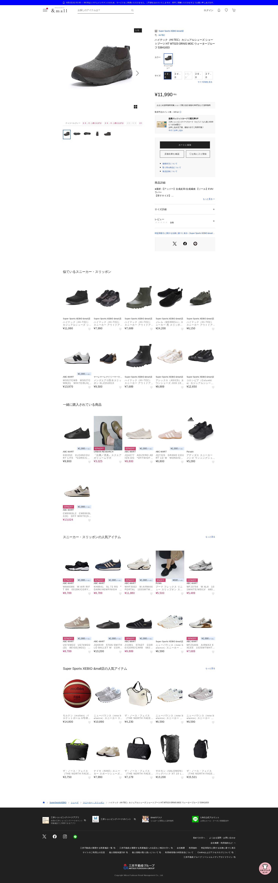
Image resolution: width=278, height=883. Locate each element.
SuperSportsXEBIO (58, 802)
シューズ (75, 802)
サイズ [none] (158, 75)
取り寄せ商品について (171, 167)
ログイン (208, 10)
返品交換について (169, 171)
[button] (102, 73)
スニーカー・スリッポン (93, 802)
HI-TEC (162, 35)
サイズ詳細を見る (205, 82)
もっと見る (208, 199)
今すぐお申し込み (176, 130)
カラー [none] (158, 57)
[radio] (168, 61)
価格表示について (169, 164)
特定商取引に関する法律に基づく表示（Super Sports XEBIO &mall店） (184, 233)
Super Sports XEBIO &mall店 (171, 31)
